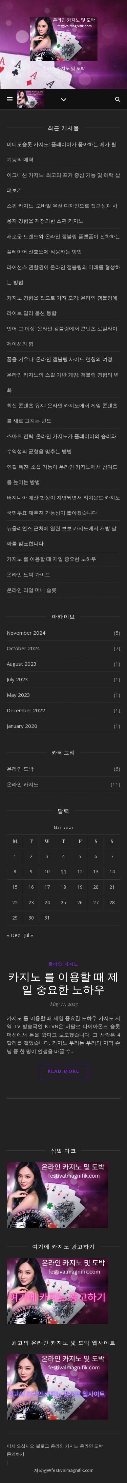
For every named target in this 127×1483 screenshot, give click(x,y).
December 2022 (26, 710)
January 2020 (22, 725)
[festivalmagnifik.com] (64, 39)
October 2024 (23, 648)
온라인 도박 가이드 (28, 574)
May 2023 (18, 694)
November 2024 (26, 632)
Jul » (28, 935)
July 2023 (17, 679)
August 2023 (22, 663)
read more (63, 1071)
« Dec (13, 935)
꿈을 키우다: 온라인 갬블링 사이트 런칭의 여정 (59, 359)
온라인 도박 (20, 768)
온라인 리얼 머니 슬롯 (32, 589)
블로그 (42, 1446)
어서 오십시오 (20, 1446)
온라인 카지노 (23, 784)
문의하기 (15, 1454)
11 (63, 871)
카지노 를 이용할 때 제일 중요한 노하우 (51, 558)
